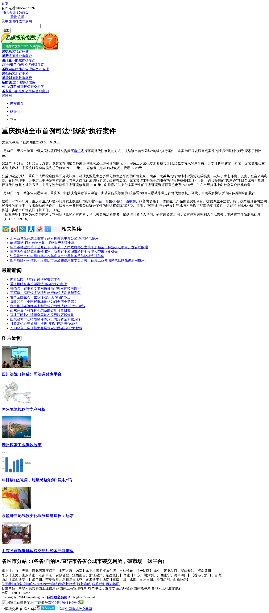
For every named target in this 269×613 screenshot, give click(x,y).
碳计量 (7, 60)
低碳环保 (23, 87)
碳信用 (30, 82)
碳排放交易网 (57, 597)
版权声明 (84, 584)
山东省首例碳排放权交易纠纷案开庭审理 (38, 551)
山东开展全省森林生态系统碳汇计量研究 (40, 310)
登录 (13, 17)
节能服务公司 (22, 91)
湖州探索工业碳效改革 (22, 445)
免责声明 (51, 584)
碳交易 (7, 51)
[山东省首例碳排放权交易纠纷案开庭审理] (16, 543)
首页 (5, 3)
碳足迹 (7, 56)
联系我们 (98, 584)
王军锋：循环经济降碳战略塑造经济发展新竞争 (45, 293)
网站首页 (17, 103)
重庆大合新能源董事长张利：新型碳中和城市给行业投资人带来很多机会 (64, 251)
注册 (21, 17)
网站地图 (8, 12)
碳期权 (17, 78)
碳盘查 (27, 56)
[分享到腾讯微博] (22, 228)
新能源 (7, 82)
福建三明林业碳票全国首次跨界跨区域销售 (42, 315)
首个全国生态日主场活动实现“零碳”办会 (40, 297)
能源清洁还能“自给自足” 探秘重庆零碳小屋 (42, 243)
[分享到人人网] (31, 228)
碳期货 (27, 78)
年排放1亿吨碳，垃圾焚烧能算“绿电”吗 (37, 480)
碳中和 (23, 73)
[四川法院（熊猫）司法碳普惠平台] (16, 366)
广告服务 (36, 584)
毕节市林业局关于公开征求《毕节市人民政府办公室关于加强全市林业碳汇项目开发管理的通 (79, 247)
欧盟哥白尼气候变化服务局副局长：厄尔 (38, 515)
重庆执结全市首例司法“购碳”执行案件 (38, 284)
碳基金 (17, 56)
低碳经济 (24, 64)
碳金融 (7, 73)
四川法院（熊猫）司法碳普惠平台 (35, 279)
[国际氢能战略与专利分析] (16, 402)
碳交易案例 (40, 91)
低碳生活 (37, 64)
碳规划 (7, 78)
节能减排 (18, 60)
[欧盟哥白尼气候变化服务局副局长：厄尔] (16, 508)
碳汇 (15, 73)
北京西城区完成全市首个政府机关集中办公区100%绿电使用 (54, 238)
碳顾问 (7, 69)
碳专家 (30, 60)
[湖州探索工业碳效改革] (16, 437)
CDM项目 (9, 64)
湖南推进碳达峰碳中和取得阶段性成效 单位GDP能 (47, 306)
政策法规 (18, 82)
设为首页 (22, 12)
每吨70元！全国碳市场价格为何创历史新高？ (43, 301)
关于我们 (8, 584)
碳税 (15, 51)
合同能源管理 (22, 69)
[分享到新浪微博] (14, 228)
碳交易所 (37, 87)
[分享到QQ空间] (5, 228)
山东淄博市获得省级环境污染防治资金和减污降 (45, 319)
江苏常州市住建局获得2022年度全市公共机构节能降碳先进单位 (57, 256)
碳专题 (7, 91)
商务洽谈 (22, 584)
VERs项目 (9, 87)
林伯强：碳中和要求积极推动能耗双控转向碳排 (45, 288)
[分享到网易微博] (39, 228)
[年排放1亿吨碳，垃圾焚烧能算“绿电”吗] (16, 472)
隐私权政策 (67, 584)
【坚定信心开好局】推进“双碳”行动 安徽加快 (44, 323)
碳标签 (23, 51)
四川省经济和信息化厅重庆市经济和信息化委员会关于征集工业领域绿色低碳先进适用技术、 (79, 260)
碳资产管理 (40, 69)
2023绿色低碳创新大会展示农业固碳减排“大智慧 (46, 328)
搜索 (6, 30)
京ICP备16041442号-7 (63, 602)
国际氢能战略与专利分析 (24, 409)
